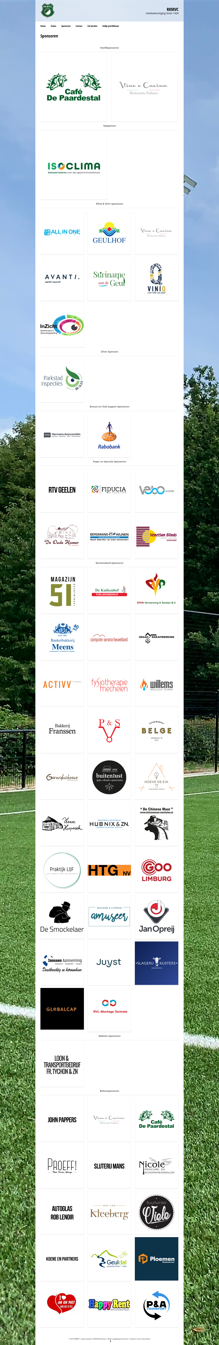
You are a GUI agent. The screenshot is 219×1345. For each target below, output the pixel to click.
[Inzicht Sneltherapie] (62, 325)
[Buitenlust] (109, 778)
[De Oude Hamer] (62, 537)
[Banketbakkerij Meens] (62, 638)
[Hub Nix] (109, 824)
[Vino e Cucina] (144, 88)
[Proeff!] (62, 1166)
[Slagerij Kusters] (156, 963)
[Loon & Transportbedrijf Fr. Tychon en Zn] (62, 1065)
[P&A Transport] (156, 1306)
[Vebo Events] (156, 490)
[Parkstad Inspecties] (62, 380)
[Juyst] (109, 963)
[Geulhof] (109, 233)
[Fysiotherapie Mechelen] (109, 685)
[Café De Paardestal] (156, 1120)
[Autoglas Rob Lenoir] (62, 1213)
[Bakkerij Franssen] (62, 731)
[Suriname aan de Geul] (109, 279)
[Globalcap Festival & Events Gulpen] (62, 1009)
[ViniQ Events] (156, 279)
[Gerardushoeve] (62, 778)
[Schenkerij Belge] (156, 731)
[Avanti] (62, 279)
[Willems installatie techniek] (156, 685)
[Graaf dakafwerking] (156, 638)
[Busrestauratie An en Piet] (62, 1306)
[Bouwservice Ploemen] (156, 1259)
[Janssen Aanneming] (62, 963)
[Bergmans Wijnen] (109, 537)
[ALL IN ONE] (62, 233)
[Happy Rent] (109, 1306)
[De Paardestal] (73, 88)
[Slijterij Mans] (109, 1166)
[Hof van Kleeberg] (109, 1213)
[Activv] (62, 685)
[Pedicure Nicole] (156, 1166)
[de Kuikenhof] (109, 592)
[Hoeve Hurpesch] (62, 824)
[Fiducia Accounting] (109, 490)
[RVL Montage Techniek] (109, 1010)
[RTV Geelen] (62, 490)
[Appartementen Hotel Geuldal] (109, 1259)
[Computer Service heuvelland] (109, 638)
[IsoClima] (73, 166)
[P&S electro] (109, 731)
